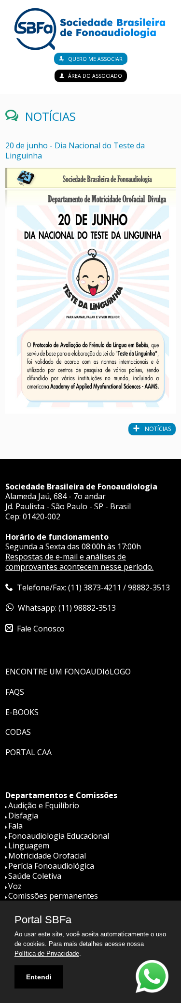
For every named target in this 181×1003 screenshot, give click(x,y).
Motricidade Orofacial (47, 855)
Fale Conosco (41, 628)
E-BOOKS (22, 712)
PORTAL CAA (28, 752)
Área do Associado (95, 75)
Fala (15, 825)
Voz (15, 886)
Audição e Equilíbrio (43, 805)
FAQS (14, 692)
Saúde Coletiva (34, 876)
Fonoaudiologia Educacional (58, 836)
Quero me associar (95, 59)
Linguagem (28, 845)
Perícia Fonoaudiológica (51, 865)
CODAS (18, 732)
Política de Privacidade (46, 953)
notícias (157, 429)
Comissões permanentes (53, 895)
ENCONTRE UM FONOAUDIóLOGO (68, 671)
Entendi (39, 977)
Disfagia (23, 815)
